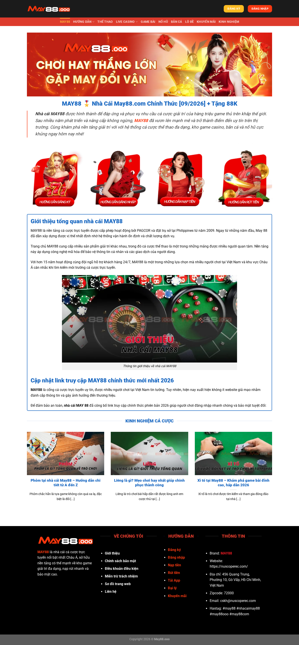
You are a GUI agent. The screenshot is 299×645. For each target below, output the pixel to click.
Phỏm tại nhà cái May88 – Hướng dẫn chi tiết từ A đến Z (65, 482)
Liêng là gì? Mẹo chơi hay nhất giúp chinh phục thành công (149, 482)
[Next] (273, 472)
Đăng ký (174, 550)
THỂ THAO (105, 22)
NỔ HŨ (163, 22)
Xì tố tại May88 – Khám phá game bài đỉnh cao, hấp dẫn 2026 (233, 482)
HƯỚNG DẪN (82, 22)
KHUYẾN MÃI (206, 22)
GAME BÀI (148, 22)
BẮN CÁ (176, 22)
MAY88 (65, 22)
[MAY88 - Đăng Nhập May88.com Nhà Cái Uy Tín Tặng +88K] (49, 8)
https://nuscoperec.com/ (229, 566)
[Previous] (26, 472)
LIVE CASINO (125, 22)
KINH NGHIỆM (229, 22)
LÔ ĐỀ (189, 22)
